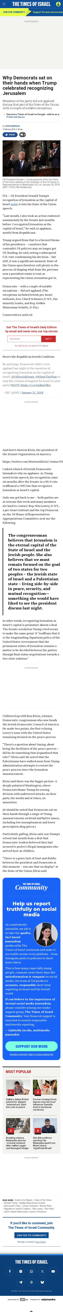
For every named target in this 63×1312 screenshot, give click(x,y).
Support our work (32, 1046)
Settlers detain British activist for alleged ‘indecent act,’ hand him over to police (17, 1103)
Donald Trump (10, 1203)
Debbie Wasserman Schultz (32, 1203)
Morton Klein (46, 1206)
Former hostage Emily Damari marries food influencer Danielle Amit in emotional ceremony (45, 1104)
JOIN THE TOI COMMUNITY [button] (31, 1235)
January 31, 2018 (32, 392)
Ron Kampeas (12, 126)
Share (12, 135)
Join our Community (14, 12)
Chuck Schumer (30, 1206)
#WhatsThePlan (46, 377)
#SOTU (15, 385)
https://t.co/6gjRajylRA (36, 385)
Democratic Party (12, 1206)
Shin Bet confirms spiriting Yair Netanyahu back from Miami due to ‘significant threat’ (44, 1143)
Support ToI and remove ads (48, 12)
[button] (58, 4)
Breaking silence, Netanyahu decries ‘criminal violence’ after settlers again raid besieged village (17, 1143)
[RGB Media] (24, 1299)
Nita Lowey (37, 1209)
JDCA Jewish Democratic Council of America (25, 1211)
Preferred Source (15, 117)
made (14, 204)
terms (45, 346)
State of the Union (43, 1200)
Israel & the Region (23, 1200)
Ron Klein (49, 1209)
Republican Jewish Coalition (17, 1209)
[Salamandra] (48, 1299)
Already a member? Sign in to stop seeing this (31, 1054)
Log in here (41, 1241)
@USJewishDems (22, 377)
